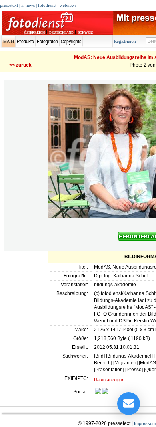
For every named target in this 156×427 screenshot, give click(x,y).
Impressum (145, 423)
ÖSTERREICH (34, 32)
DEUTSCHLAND (61, 32)
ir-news (28, 5)
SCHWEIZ (85, 32)
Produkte (25, 41)
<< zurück (20, 65)
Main (8, 41)
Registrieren (125, 41)
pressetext (9, 5)
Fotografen (47, 41)
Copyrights (71, 41)
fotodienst (47, 5)
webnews (68, 5)
